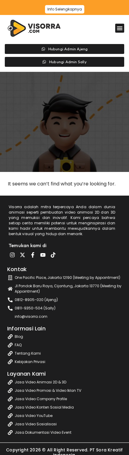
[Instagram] (12, 255)
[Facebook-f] (33, 255)
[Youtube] (43, 255)
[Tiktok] (53, 255)
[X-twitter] (22, 255)
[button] (119, 28)
